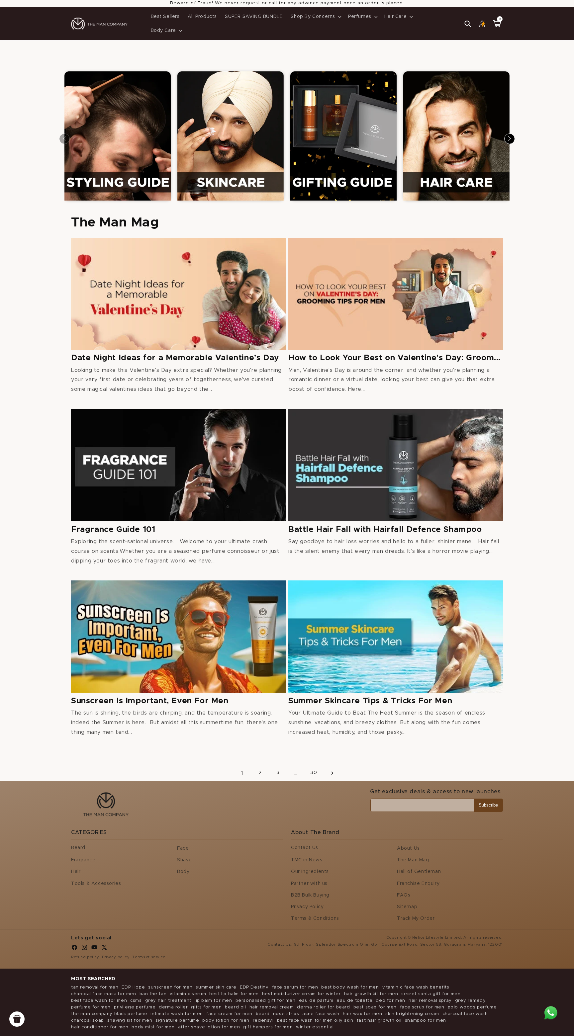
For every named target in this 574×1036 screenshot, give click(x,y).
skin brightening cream (412, 1014)
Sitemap (407, 907)
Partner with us (309, 883)
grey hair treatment (168, 1000)
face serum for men (295, 987)
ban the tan (153, 994)
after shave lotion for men (209, 1027)
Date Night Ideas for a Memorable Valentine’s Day (175, 358)
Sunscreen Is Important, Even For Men (150, 701)
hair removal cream (271, 1007)
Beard (78, 847)
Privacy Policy (307, 907)
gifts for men (206, 1007)
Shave (184, 860)
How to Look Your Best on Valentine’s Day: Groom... (394, 358)
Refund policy (85, 957)
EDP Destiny (254, 987)
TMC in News (307, 860)
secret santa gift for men (430, 994)
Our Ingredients (310, 871)
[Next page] (332, 773)
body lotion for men (225, 1020)
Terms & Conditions (315, 918)
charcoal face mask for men (103, 994)
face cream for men (229, 1014)
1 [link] (242, 773)
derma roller (173, 1007)
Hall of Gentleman (419, 871)
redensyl (263, 1020)
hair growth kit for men (371, 994)
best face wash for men (99, 1000)
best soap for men (375, 1007)
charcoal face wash (465, 1014)
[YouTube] (94, 949)
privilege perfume (134, 1007)
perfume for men (91, 1007)
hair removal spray (430, 1000)
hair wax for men (362, 1014)
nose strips (286, 1014)
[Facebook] (74, 949)
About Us (408, 848)
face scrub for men (422, 1007)
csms (136, 1000)
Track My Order (415, 918)
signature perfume (177, 1020)
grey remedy (470, 1000)
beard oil (235, 1007)
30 (314, 772)
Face (183, 848)
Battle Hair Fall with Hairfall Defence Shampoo (385, 530)
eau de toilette (354, 1000)
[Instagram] (84, 949)
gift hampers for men (268, 1027)
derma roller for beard (323, 1007)
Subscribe (488, 805)
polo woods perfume (472, 1007)
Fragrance (83, 860)
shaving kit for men (129, 1020)
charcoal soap (87, 1020)
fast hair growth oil (379, 1020)
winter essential (315, 1027)
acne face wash (320, 1014)
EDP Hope (133, 987)
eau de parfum (316, 1000)
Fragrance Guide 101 (113, 530)
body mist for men (153, 1027)
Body (183, 871)
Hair (75, 871)
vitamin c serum (188, 994)
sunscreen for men (170, 987)
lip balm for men (213, 1000)
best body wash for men (350, 987)
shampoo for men (425, 1020)
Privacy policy (116, 957)
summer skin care (216, 987)
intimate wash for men (176, 1014)
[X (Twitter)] (104, 949)
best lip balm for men (234, 994)
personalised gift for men (266, 1000)
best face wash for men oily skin (315, 1020)
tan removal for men (94, 987)
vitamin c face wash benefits (415, 987)
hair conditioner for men (99, 1027)
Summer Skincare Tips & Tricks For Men (370, 701)
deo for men (390, 1000)
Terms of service (149, 957)
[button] (315, 17)
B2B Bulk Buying (310, 895)
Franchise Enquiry (418, 883)
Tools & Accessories (96, 883)
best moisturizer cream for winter (301, 994)
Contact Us (304, 847)
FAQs (403, 895)
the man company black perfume (109, 1014)
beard (263, 1014)
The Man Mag (413, 860)
